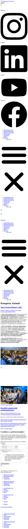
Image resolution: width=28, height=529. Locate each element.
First (17, 446)
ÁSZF (5, 515)
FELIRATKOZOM (5, 463)
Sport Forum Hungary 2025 (11, 307)
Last (17, 447)
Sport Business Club (8, 130)
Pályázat (6, 501)
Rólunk (5, 136)
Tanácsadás (6, 135)
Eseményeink (7, 134)
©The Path (6, 519)
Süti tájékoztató (7, 516)
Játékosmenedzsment (8, 131)
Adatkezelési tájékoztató (9, 513)
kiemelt (10, 405)
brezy (20, 310)
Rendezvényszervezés (9, 132)
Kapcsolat (6, 491)
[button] (14, 168)
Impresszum (6, 517)
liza (19, 413)
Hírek (5, 492)
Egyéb (6, 405)
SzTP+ (2, 3)
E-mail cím (4, 450)
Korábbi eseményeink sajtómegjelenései (9, 409)
